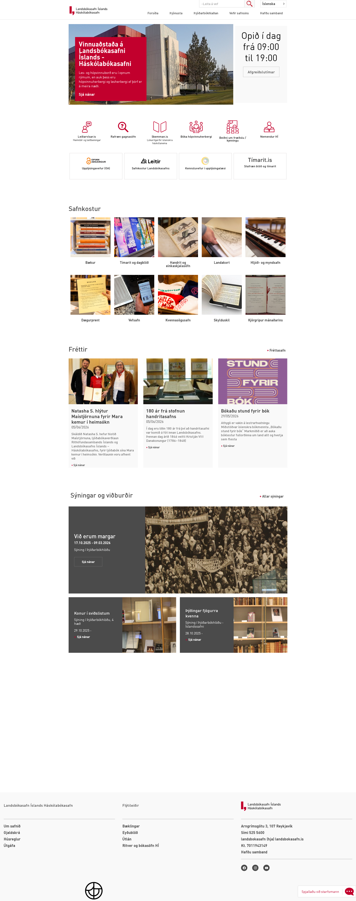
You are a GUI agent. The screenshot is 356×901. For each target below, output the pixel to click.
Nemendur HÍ (269, 136)
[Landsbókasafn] (89, 10)
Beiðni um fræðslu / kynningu (232, 139)
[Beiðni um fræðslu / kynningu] (232, 126)
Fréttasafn (276, 350)
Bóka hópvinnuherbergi (196, 136)
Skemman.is (160, 136)
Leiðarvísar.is (87, 136)
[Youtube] (266, 868)
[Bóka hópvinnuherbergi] (196, 126)
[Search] (249, 3)
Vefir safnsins (239, 13)
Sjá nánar (78, 465)
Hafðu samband (271, 13)
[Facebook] (244, 868)
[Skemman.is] (159, 126)
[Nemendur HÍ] (269, 126)
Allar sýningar (272, 496)
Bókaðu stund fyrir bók (245, 411)
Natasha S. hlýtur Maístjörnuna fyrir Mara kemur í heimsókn (97, 416)
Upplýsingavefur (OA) (96, 168)
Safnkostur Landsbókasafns (150, 168)
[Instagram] (255, 868)
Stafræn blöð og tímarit (260, 166)
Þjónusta (175, 13)
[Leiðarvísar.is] (86, 126)
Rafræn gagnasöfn (123, 136)
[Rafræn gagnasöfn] (123, 126)
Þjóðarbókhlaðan (206, 13)
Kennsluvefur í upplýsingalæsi (205, 168)
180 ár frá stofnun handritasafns (165, 413)
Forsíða (152, 13)
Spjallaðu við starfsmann (320, 891)
